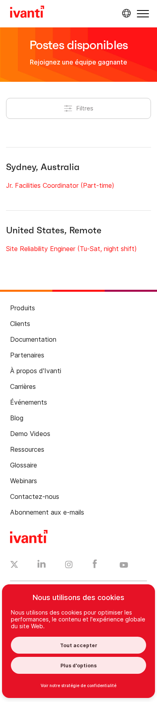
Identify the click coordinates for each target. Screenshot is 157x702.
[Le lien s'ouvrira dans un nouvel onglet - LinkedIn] (41, 566)
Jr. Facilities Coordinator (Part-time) (60, 185)
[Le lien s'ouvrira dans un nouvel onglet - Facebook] (94, 566)
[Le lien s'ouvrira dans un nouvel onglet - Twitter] (14, 565)
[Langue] (125, 13)
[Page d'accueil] (27, 13)
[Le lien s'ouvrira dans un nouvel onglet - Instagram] (69, 566)
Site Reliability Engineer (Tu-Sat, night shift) (71, 249)
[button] (143, 13)
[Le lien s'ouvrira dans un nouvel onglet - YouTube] (124, 565)
